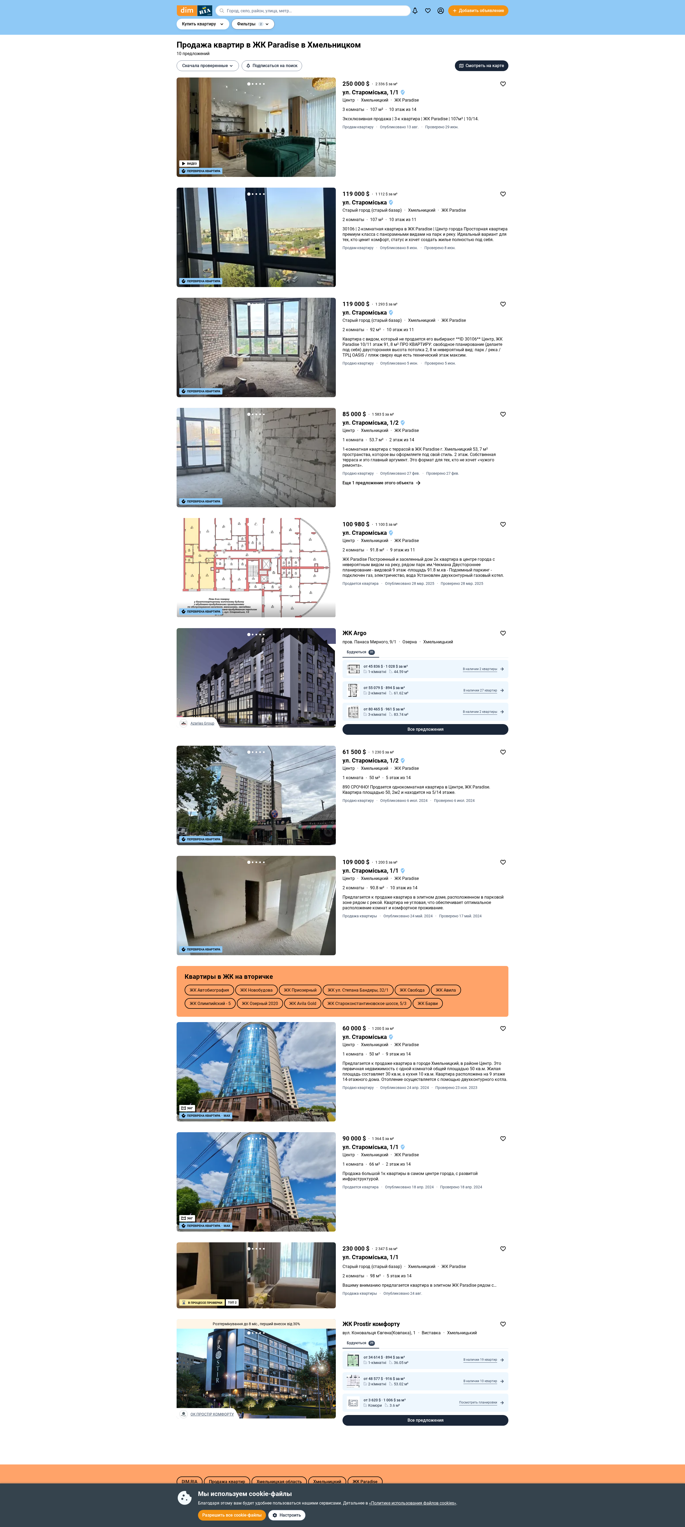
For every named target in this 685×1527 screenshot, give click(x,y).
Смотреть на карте (485, 65)
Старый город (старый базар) (372, 210)
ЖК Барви (428, 1003)
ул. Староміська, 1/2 (371, 422)
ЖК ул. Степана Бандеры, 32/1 (358, 990)
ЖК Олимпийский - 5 (210, 1003)
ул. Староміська (365, 202)
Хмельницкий (374, 100)
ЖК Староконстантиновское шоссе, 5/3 (367, 1003)
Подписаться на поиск (275, 65)
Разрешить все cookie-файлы (232, 1515)
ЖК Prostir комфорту (371, 1324)
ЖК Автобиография (209, 990)
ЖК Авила (446, 990)
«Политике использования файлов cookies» (412, 1503)
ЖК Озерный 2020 (260, 1003)
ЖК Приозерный (300, 990)
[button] (440, 10)
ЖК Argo (354, 633)
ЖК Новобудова (256, 990)
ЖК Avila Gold (302, 1003)
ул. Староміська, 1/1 (371, 92)
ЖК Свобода (412, 990)
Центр (348, 100)
